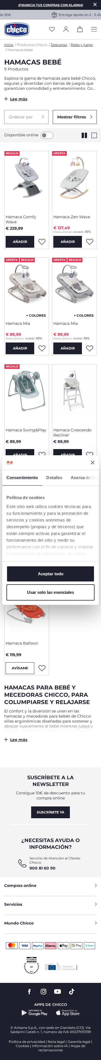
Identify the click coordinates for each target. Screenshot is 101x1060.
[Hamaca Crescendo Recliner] (74, 393)
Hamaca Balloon (22, 643)
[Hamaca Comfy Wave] (26, 180)
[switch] (47, 135)
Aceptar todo (50, 573)
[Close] (95, 4)
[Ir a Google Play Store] (35, 1013)
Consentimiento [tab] (22, 477)
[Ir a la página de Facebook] (29, 991)
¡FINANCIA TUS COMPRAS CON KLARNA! (50, 5)
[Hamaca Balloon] (26, 607)
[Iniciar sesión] (66, 29)
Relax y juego (82, 45)
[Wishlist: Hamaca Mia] (42, 348)
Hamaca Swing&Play (26, 430)
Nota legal (56, 1042)
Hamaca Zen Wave (71, 216)
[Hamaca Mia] (26, 287)
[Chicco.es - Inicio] (16, 29)
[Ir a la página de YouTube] (57, 991)
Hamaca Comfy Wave (21, 219)
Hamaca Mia (18, 323)
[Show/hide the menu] (94, 29)
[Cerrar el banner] (93, 463)
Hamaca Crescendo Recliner (72, 432)
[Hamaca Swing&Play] (26, 393)
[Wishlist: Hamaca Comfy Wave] (42, 242)
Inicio (8, 45)
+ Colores (36, 315)
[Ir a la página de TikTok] (71, 991)
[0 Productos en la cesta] (80, 30)
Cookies (22, 1046)
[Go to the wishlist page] (52, 29)
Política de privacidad (27, 1042)
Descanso (59, 45)
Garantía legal (79, 1042)
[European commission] (61, 966)
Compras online (20, 885)
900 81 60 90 (42, 868)
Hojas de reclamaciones (61, 1048)
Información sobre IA (50, 1046)
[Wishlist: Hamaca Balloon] (42, 668)
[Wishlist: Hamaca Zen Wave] (89, 242)
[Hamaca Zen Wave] (74, 180)
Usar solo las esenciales (50, 592)
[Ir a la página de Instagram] (43, 991)
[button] (26, 117)
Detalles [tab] (54, 477)
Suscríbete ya (50, 812)
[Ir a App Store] (68, 1013)
